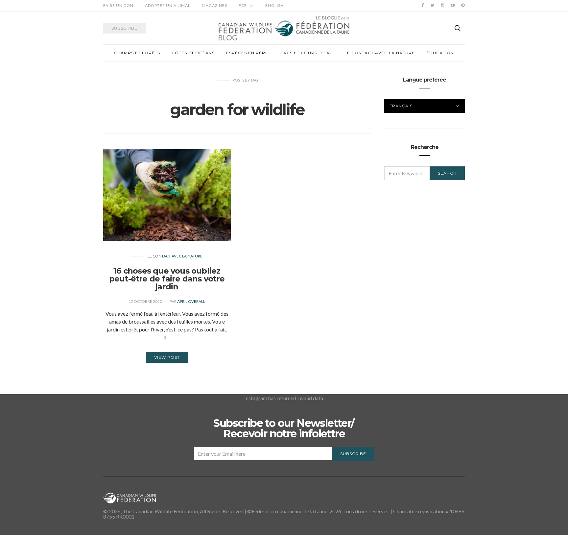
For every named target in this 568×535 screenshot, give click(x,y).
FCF (243, 5)
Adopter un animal (167, 5)
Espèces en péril (247, 52)
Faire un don (118, 5)
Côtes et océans (193, 52)
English (274, 5)
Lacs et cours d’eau (307, 52)
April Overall (191, 301)
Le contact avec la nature (379, 52)
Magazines (214, 5)
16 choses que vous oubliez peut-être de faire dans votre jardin (167, 278)
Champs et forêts (137, 52)
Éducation (440, 52)
